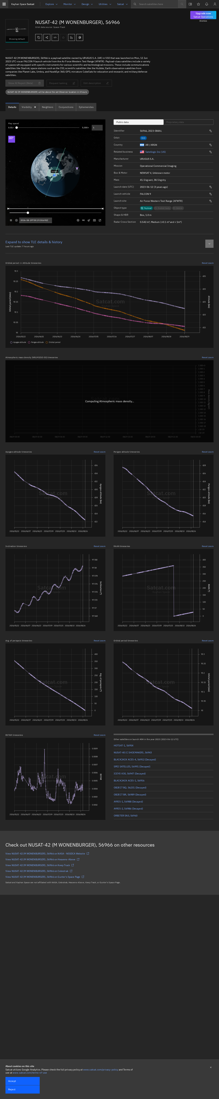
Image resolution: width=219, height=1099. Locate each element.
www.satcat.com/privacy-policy (100, 1069)
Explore (50, 4)
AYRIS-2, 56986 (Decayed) (128, 808)
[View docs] (190, 4)
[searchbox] (154, 4)
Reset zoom (208, 263)
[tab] (12, 107)
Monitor (67, 4)
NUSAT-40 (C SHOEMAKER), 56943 (133, 752)
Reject (11, 1089)
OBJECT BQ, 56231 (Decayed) (130, 787)
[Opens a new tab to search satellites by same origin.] (210, 145)
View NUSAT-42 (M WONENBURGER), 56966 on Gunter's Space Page (42, 876)
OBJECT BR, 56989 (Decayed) (130, 794)
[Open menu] (4, 4)
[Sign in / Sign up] (215, 4)
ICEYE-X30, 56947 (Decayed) (130, 773)
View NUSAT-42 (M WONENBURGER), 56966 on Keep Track (37, 865)
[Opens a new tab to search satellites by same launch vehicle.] (210, 194)
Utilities (103, 4)
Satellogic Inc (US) (155, 151)
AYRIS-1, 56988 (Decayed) (128, 801)
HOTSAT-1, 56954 (123, 745)
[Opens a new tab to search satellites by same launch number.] (210, 131)
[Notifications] (207, 4)
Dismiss (203, 20)
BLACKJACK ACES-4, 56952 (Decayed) (135, 759)
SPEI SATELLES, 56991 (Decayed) (132, 766)
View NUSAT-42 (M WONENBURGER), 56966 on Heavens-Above (40, 859)
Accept (12, 1081)
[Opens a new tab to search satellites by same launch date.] (210, 187)
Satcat (22, 4)
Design (85, 4)
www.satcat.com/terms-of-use (30, 1072)
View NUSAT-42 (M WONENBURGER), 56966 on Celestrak (36, 871)
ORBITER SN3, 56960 (125, 815)
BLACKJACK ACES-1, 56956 (129, 780)
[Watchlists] (198, 4)
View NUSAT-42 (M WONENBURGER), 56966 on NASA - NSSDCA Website (45, 853)
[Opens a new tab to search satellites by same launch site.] (210, 201)
